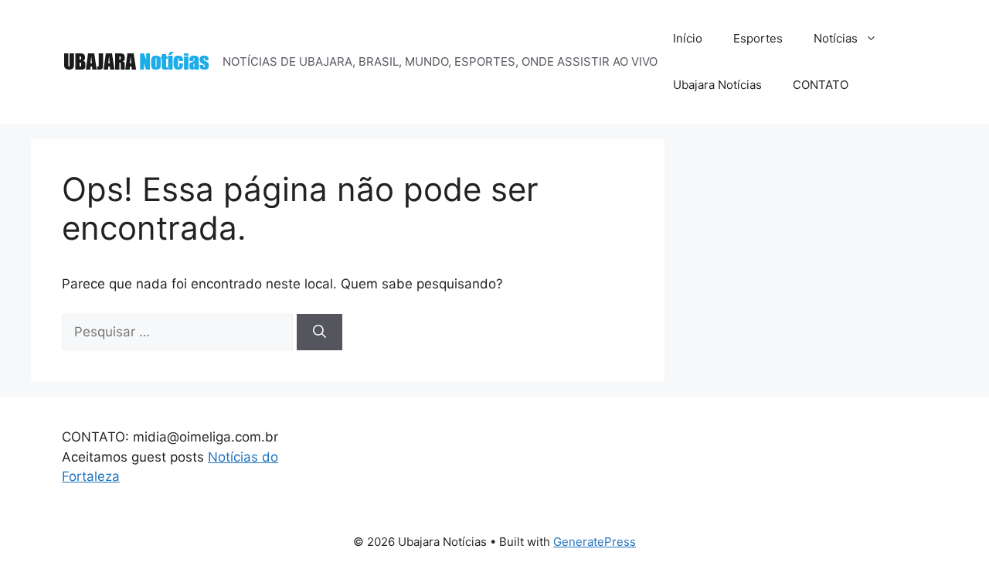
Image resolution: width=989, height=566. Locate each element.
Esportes (758, 38)
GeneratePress (594, 541)
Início (687, 38)
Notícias (836, 38)
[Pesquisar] (319, 332)
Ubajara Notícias (717, 84)
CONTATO (820, 84)
